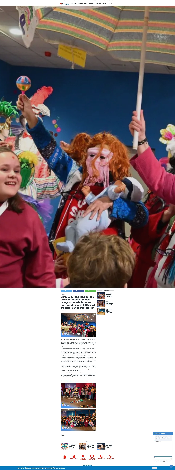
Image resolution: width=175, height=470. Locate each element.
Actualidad (98, 3)
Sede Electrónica (91, 3)
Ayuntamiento (73, 3)
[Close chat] (171, 466)
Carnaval (104, 3)
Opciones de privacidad (87, 465)
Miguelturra (80, 3)
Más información (62, 468)
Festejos (63, 294)
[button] (66, 291)
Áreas (85, 3)
